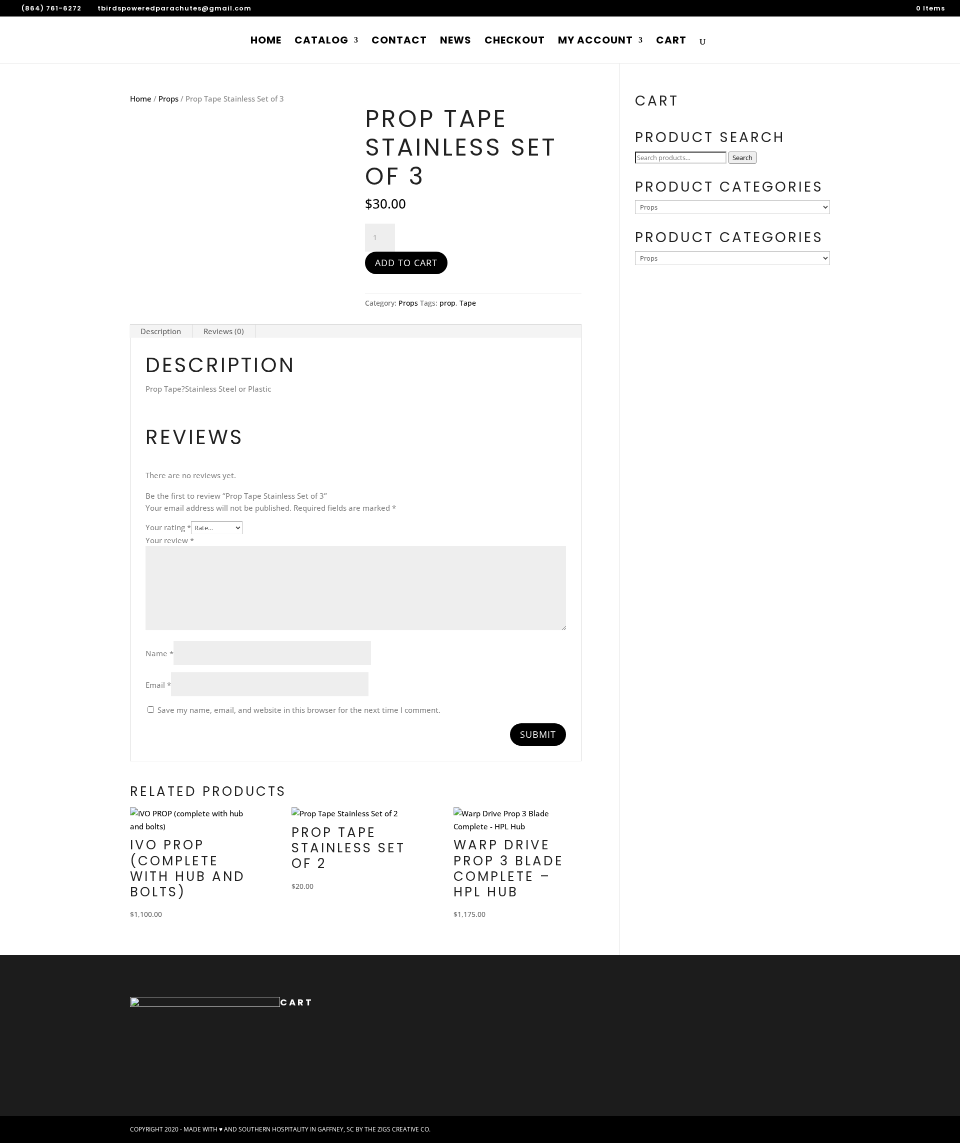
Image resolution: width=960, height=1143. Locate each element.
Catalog (321, 42)
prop (448, 303)
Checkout (514, 42)
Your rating (168, 527)
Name (160, 653)
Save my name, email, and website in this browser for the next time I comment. (299, 710)
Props (168, 99)
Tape (468, 303)
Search (742, 157)
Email (158, 685)
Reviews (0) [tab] (224, 331)
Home (266, 42)
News (456, 42)
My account (595, 42)
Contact (399, 42)
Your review (170, 540)
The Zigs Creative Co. (397, 1129)
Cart (671, 42)
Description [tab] (160, 331)
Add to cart (406, 263)
